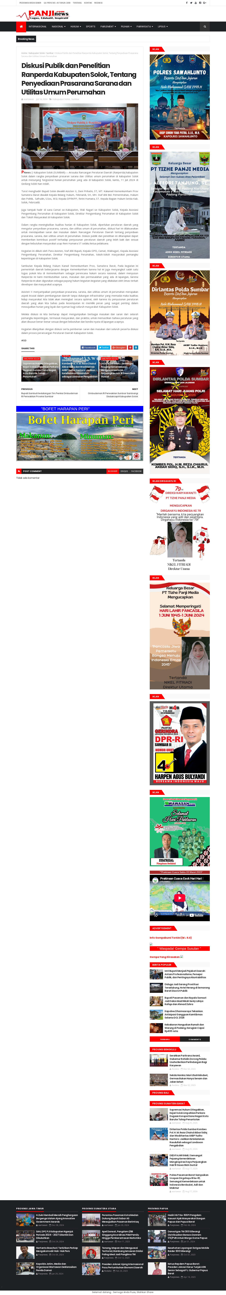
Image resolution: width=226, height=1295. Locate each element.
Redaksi (98, 3)
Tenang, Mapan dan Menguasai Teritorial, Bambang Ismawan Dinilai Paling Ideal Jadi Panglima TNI (122, 1251)
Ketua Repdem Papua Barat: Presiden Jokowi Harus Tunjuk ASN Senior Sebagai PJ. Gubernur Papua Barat (188, 1268)
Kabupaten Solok (37, 53)
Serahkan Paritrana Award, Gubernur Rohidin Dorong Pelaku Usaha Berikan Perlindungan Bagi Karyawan (188, 1060)
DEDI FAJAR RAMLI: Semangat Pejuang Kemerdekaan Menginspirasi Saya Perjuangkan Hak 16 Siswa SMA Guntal (118, 370)
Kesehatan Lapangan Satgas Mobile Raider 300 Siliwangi (188, 1249)
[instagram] (200, 3)
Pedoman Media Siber (30, 3)
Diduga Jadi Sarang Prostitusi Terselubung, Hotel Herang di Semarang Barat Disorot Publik (187, 987)
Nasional (57, 26)
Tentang (77, 3)
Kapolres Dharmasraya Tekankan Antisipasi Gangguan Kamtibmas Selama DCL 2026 (184, 1014)
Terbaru (165, 1039)
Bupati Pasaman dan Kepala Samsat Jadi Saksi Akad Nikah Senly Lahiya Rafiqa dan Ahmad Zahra (185, 1001)
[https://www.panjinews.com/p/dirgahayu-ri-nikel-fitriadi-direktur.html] (180, 570)
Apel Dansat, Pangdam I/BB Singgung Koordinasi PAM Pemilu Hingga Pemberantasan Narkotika (121, 1235)
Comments (195, 1039)
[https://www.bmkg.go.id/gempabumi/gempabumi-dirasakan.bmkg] (181, 957)
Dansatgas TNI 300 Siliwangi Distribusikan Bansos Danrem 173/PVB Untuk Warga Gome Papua (187, 1235)
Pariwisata (144, 26)
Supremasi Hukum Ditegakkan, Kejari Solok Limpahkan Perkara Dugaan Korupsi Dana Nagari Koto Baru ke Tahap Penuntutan (40, 370)
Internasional (38, 26)
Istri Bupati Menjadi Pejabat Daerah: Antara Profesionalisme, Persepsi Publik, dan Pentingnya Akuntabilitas (185, 974)
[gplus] (204, 3)
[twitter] (191, 3)
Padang (66, 355)
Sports (90, 26)
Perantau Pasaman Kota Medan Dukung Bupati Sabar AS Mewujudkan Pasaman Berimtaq (120, 1218)
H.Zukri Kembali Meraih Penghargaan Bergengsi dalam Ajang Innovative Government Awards (57, 1218)
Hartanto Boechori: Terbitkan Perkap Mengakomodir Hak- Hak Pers (57, 1249)
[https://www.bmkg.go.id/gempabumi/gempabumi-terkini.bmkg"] (151, 944)
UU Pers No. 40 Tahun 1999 (57, 3)
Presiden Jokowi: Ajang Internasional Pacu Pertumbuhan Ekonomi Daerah (122, 1266)
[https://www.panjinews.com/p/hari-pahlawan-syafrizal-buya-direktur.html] (180, 865)
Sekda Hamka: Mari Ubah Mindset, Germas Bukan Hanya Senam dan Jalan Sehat (189, 1078)
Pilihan (125, 26)
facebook (136, 471)
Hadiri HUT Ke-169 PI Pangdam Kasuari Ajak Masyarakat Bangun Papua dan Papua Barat (186, 1218)
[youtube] (196, 3)
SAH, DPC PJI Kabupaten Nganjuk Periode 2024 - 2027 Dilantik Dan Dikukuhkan (54, 1235)
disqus (124, 471)
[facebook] (187, 3)
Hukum (75, 26)
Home (24, 53)
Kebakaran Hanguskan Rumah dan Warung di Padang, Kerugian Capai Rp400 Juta (184, 1028)
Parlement (107, 26)
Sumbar (50, 53)
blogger (112, 471)
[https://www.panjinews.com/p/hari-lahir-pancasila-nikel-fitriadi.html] (180, 688)
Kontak (88, 3)
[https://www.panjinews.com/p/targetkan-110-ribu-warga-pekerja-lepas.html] (180, 784)
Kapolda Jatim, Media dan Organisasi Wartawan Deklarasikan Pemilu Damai (56, 1267)
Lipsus (161, 26)
